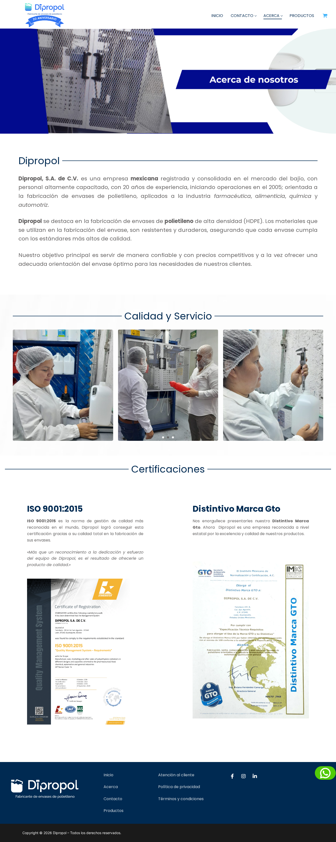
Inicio (108, 775)
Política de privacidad (179, 787)
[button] (163, 437)
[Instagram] (243, 776)
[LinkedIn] (254, 776)
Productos (113, 810)
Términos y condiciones (181, 799)
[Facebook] (232, 776)
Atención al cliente (176, 775)
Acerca (111, 787)
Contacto (113, 799)
